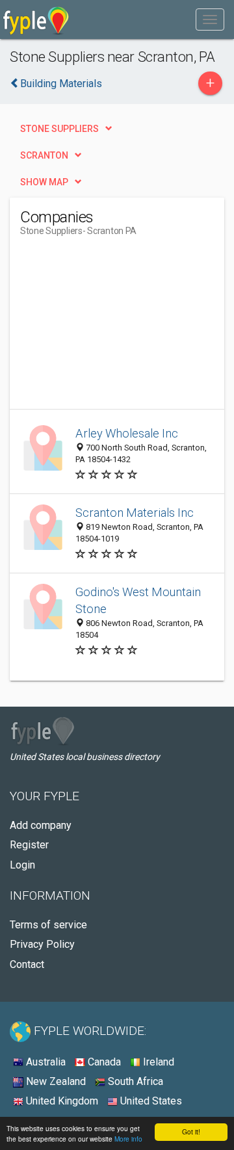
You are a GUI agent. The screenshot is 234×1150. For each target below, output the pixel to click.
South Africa (134, 1081)
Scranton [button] (44, 155)
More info (128, 1138)
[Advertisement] (117, 327)
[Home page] (36, 19)
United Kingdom (60, 1101)
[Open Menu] (210, 19)
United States (150, 1101)
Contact (27, 964)
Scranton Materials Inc (134, 512)
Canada (103, 1062)
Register (29, 845)
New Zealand (54, 1081)
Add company (41, 825)
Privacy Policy (42, 944)
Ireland (157, 1062)
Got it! (191, 1131)
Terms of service (48, 925)
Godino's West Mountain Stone (138, 600)
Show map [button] (44, 182)
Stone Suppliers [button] (59, 129)
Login (22, 865)
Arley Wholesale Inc (126, 433)
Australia (44, 1062)
